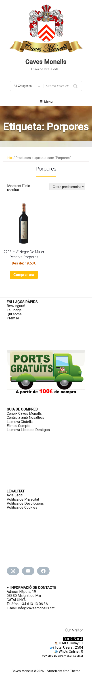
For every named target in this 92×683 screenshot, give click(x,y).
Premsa (13, 318)
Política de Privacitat (23, 499)
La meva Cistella (20, 422)
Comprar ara (23, 275)
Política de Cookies (22, 507)
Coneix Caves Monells (24, 413)
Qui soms (14, 314)
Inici (10, 158)
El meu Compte (18, 426)
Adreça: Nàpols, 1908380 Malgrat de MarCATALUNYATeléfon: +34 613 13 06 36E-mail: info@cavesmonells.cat (31, 598)
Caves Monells (46, 61)
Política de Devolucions (25, 503)
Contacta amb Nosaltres (25, 417)
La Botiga (14, 310)
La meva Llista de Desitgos (28, 430)
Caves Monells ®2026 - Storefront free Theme (46, 671)
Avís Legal (15, 495)
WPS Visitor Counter (70, 655)
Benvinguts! (16, 306)
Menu (48, 101)
